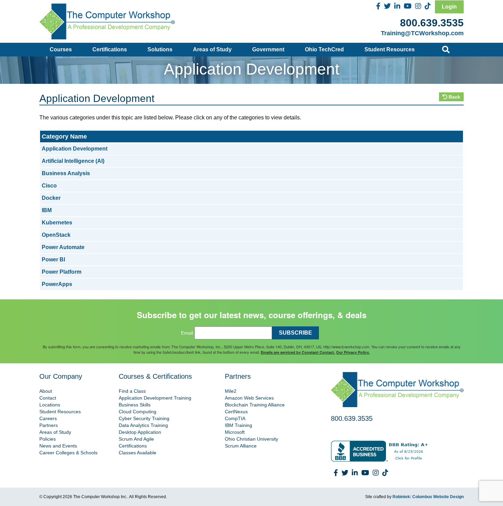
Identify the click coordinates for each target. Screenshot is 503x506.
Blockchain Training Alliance (255, 404)
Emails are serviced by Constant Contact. (298, 352)
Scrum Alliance (241, 446)
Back (453, 97)
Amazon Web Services (249, 398)
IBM (47, 210)
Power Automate (63, 247)
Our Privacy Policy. (353, 352)
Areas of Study (212, 49)
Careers (48, 418)
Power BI (53, 259)
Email (187, 333)
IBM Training (238, 425)
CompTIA (235, 418)
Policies (47, 439)
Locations (49, 404)
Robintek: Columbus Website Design (428, 496)
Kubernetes (57, 222)
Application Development (74, 149)
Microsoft (235, 432)
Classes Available (137, 452)
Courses (61, 49)
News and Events (58, 446)
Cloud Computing (137, 411)
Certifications (109, 49)
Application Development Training (155, 398)
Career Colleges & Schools (68, 452)
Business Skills (135, 404)
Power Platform (61, 272)
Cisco (49, 186)
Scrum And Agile (136, 439)
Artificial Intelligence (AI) (73, 161)
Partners (48, 425)
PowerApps (57, 284)
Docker (51, 198)
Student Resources (389, 49)
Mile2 (230, 391)
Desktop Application (140, 432)
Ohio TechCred (324, 49)
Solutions (159, 49)
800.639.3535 (432, 22)
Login (449, 7)
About (45, 391)
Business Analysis (66, 173)
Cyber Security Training (144, 418)
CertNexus (236, 411)
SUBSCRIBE (295, 333)
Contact (47, 398)
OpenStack (56, 235)
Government (268, 49)
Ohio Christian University (251, 439)
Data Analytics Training (143, 425)
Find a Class (132, 391)
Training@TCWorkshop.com (422, 33)
